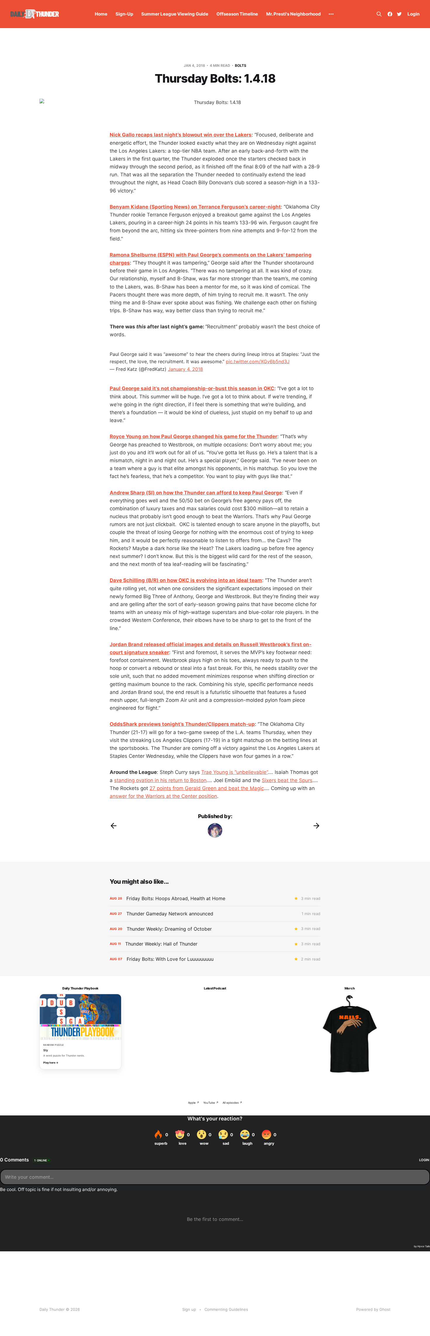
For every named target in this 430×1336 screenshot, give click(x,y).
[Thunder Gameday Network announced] (215, 913)
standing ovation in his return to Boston (160, 780)
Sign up (189, 1309)
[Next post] (316, 825)
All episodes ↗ (232, 1102)
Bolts (240, 65)
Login (413, 14)
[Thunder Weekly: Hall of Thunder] (215, 943)
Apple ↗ (193, 1102)
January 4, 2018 (185, 369)
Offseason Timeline (237, 14)
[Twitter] (399, 14)
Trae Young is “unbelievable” (234, 772)
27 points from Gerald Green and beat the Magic (206, 788)
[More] (331, 14)
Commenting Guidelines (226, 1309)
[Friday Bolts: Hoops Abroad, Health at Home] (215, 898)
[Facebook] (390, 14)
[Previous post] (113, 825)
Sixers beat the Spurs (287, 780)
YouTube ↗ (211, 1102)
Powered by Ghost (373, 1309)
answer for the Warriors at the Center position (163, 796)
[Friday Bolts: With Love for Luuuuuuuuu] (215, 959)
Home (101, 14)
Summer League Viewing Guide (174, 14)
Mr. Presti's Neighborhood (293, 14)
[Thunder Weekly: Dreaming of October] (215, 929)
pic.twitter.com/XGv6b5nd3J (258, 361)
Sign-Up (124, 14)
